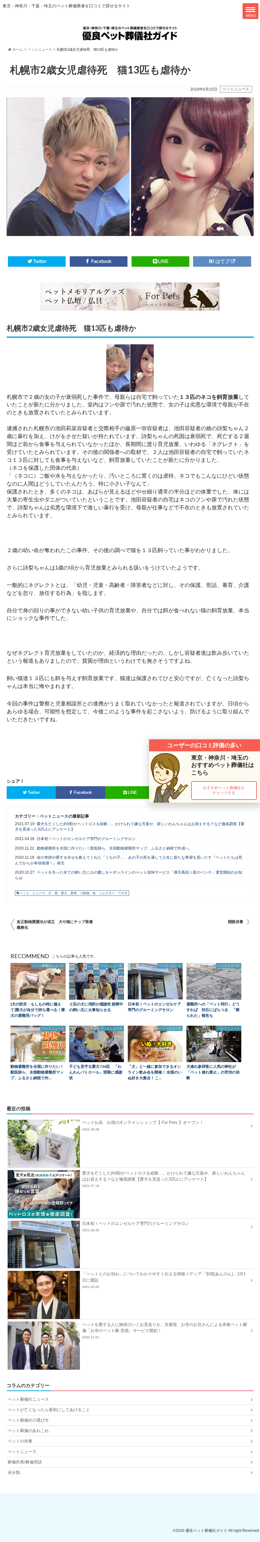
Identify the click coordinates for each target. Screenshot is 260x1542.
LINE (163, 261)
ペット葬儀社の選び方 (28, 1420)
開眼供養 (235, 922)
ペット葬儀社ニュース (28, 1399)
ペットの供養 (20, 1441)
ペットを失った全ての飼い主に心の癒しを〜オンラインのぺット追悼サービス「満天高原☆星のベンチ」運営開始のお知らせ (128, 875)
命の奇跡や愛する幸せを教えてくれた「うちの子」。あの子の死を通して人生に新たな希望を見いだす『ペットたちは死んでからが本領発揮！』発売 (128, 860)
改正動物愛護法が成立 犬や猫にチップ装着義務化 (55, 925)
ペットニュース (40, 49)
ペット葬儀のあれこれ (28, 1430)
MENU (251, 15)
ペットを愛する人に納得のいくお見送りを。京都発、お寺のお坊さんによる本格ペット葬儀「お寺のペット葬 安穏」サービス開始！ (164, 1330)
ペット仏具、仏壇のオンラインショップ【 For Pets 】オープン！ (143, 1125)
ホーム (17, 49)
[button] (224, 790)
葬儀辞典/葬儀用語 (25, 1462)
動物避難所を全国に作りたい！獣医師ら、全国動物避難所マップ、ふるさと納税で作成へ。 (115, 848)
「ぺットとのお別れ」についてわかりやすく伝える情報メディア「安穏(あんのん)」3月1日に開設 (164, 1279)
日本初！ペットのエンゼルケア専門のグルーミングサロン (86, 839)
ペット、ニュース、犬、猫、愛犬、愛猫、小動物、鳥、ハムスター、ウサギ (73, 893)
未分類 (14, 1472)
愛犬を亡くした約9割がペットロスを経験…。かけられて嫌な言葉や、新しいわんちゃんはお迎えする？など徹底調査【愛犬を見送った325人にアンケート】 (129, 826)
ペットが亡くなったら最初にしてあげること (49, 1409)
